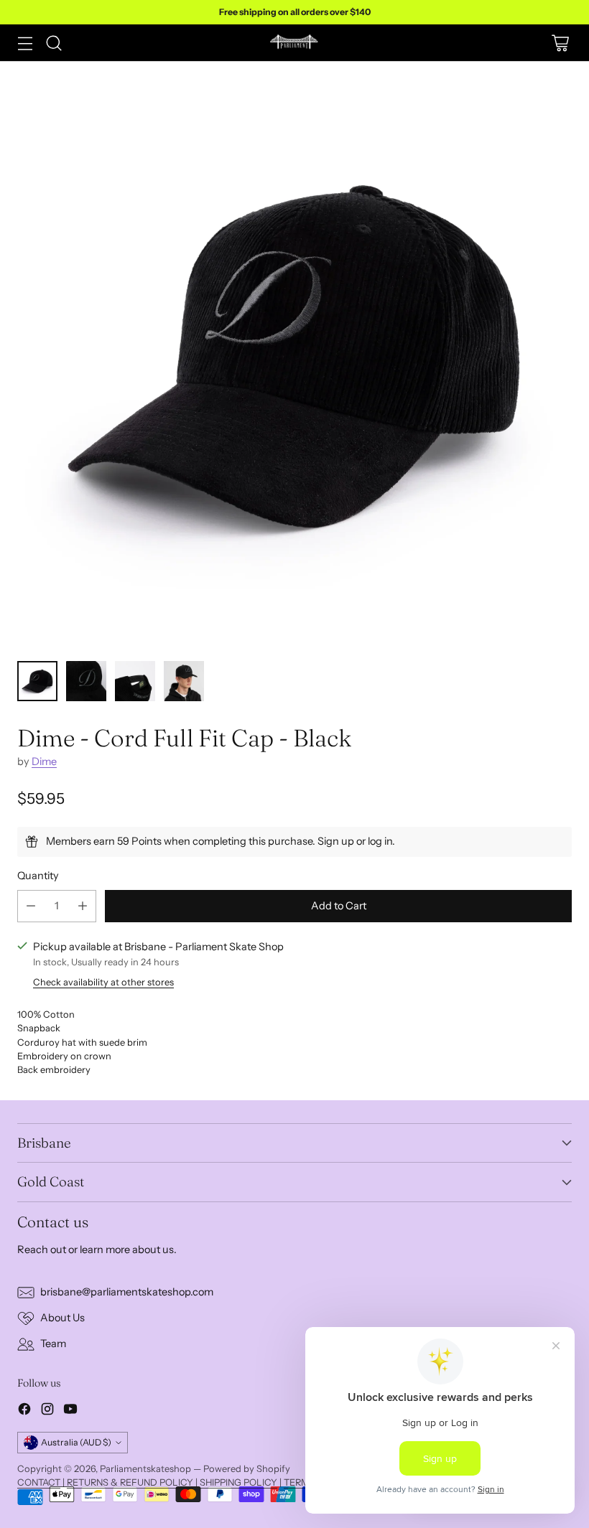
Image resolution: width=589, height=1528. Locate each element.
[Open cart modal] (560, 42)
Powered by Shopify (246, 1468)
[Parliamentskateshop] (294, 43)
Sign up (335, 841)
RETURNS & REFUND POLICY (130, 1482)
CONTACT (38, 1482)
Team (53, 1343)
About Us (62, 1317)
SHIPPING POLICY (238, 1482)
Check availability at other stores (103, 982)
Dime (44, 761)
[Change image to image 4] (184, 681)
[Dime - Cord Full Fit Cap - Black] (294, 355)
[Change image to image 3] (135, 681)
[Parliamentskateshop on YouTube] (70, 1411)
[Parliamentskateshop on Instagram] (47, 1411)
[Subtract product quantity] (31, 906)
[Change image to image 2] (86, 681)
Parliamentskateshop (145, 1468)
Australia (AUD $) (76, 1442)
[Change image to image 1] (37, 681)
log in (380, 841)
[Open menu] (25, 42)
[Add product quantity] (83, 906)
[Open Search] (53, 42)
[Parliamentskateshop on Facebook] (24, 1411)
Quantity (38, 875)
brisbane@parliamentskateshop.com (126, 1291)
